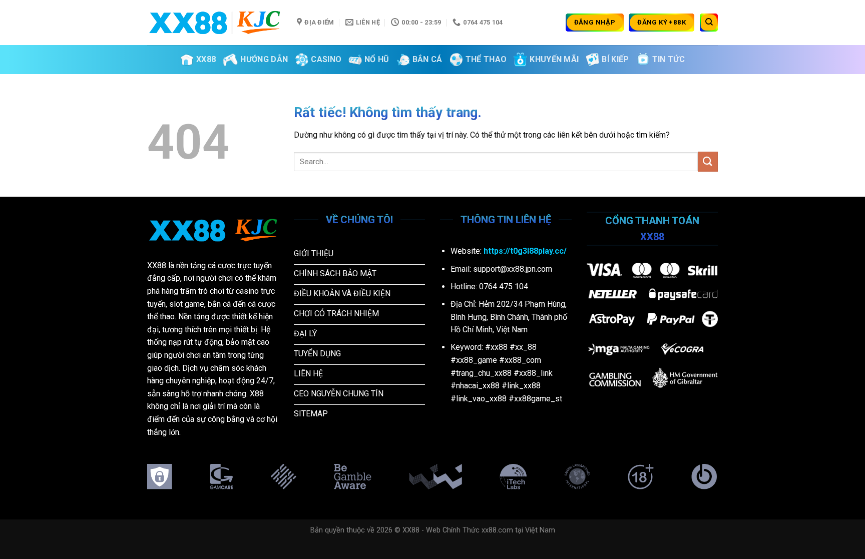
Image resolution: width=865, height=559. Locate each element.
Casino (326, 59)
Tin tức (668, 59)
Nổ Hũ (376, 59)
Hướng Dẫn (264, 59)
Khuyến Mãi (554, 59)
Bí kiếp (615, 59)
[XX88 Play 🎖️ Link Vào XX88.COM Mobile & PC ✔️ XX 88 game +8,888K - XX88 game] (214, 22)
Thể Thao (486, 59)
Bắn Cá (427, 59)
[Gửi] (708, 161)
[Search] (709, 23)
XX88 (206, 59)
